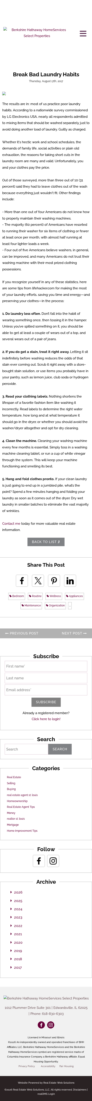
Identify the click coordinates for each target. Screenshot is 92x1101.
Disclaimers (79, 1089)
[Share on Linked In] (70, 581)
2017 (18, 967)
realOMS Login (46, 1094)
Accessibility (48, 1066)
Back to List (45, 542)
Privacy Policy (27, 1066)
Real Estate (14, 777)
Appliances (75, 596)
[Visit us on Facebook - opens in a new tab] (39, 861)
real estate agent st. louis (22, 795)
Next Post (72, 633)
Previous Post (23, 633)
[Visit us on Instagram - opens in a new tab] (53, 861)
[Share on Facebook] (22, 581)
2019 (18, 951)
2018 (18, 959)
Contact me (11, 524)
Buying (11, 789)
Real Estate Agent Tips (21, 807)
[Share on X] (38, 581)
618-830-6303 (53, 1014)
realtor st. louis (16, 818)
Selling (11, 783)
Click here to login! (46, 719)
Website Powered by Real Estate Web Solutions (46, 1082)
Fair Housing (66, 1066)
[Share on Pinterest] (54, 581)
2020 (18, 942)
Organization (56, 605)
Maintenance (32, 605)
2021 (18, 934)
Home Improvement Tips (22, 830)
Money (11, 813)
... (70, 605)
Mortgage (13, 824)
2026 (18, 892)
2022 (18, 926)
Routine (36, 596)
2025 (18, 901)
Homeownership (17, 801)
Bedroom (18, 596)
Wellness (55, 596)
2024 (18, 909)
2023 (18, 917)
